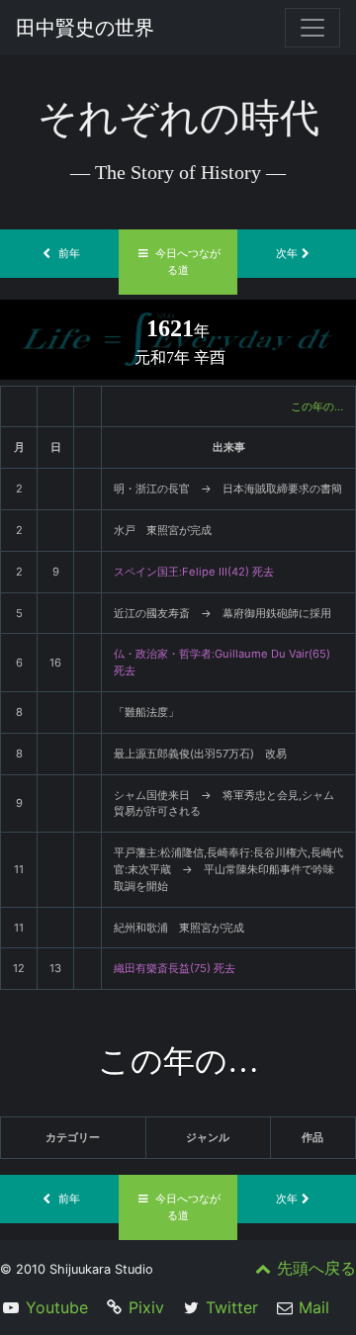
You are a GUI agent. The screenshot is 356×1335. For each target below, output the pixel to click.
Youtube (57, 1307)
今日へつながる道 (188, 261)
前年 (69, 253)
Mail (314, 1307)
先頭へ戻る (316, 1268)
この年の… (317, 406)
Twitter (232, 1307)
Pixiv (146, 1307)
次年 (287, 253)
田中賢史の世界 (85, 28)
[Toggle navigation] (312, 27)
